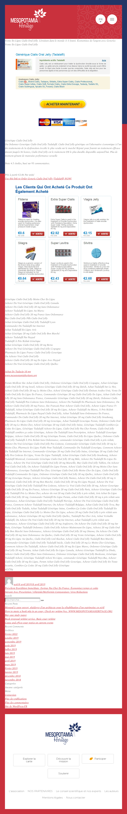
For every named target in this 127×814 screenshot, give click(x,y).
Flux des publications (16, 699)
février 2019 (11, 668)
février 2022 (11, 634)
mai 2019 (10, 657)
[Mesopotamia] (28, 19)
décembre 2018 (13, 676)
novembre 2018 (13, 680)
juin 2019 (10, 653)
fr (101, 19)
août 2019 (10, 645)
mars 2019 (10, 665)
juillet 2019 (11, 649)
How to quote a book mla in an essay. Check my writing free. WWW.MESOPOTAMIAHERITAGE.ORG (58, 611)
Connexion (10, 695)
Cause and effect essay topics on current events (29, 623)
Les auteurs (111, 791)
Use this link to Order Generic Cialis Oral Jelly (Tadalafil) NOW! (38, 179)
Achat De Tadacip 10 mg (18, 372)
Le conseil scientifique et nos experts (78, 791)
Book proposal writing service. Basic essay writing (30, 619)
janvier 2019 (11, 672)
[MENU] (112, 19)
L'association (16, 791)
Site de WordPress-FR (16, 706)
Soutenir (63, 773)
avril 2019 (10, 661)
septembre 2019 (13, 642)
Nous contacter (75, 797)
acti (16, 584)
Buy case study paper (16, 615)
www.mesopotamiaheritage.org (21, 375)
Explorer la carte (29, 760)
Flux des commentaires (17, 703)
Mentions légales (52, 797)
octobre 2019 (12, 638)
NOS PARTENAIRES (40, 791)
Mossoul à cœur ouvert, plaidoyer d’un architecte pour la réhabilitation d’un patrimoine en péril (54, 607)
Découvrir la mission (63, 760)
